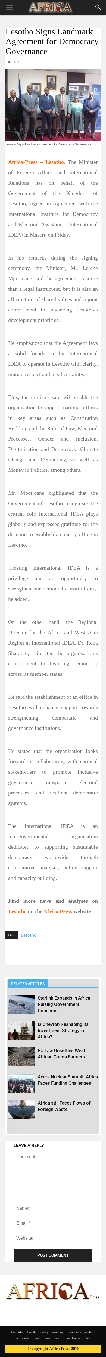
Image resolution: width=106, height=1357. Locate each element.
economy (57, 1332)
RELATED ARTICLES (28, 984)
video (57, 1338)
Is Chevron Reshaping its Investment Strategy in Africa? (63, 1030)
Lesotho (28, 935)
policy (44, 1332)
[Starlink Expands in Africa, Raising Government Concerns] (21, 1004)
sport (37, 1338)
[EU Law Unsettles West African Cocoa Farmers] (21, 1056)
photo (47, 1338)
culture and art (22, 1338)
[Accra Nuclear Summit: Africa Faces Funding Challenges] (21, 1083)
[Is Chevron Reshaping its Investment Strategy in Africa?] (21, 1030)
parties (88, 1332)
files (88, 1338)
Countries (17, 1332)
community (74, 1332)
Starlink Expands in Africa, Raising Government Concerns (64, 1004)
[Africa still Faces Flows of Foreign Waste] (21, 1109)
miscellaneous (74, 1338)
